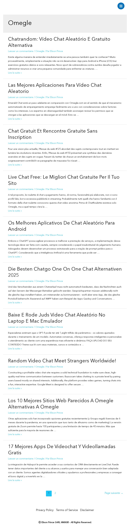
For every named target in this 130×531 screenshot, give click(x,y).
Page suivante (114, 493)
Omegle (39, 51)
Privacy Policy (45, 510)
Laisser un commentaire (20, 51)
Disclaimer (87, 510)
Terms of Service (67, 510)
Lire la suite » (15, 73)
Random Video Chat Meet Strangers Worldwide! (62, 361)
